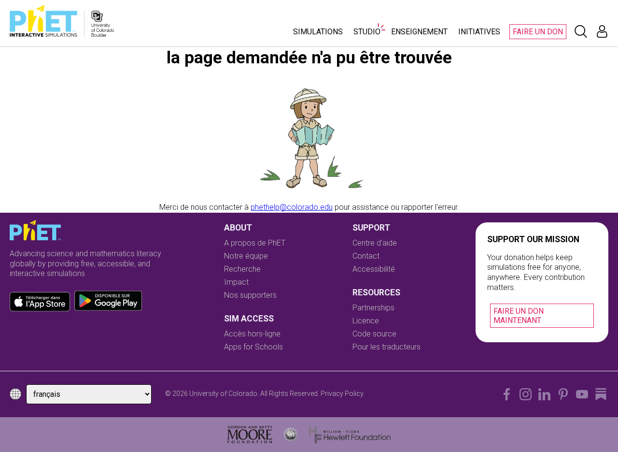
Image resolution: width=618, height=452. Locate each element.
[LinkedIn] (544, 394)
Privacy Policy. (343, 393)
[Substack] (600, 394)
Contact (365, 256)
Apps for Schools (253, 346)
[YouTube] (582, 394)
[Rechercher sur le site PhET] (581, 31)
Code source (374, 333)
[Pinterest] (563, 394)
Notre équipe (246, 256)
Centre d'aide (374, 243)
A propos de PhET (254, 243)
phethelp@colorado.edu (292, 207)
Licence (365, 320)
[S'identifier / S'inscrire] (602, 31)
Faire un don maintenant (518, 315)
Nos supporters (250, 295)
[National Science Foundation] (290, 434)
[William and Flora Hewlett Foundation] (350, 434)
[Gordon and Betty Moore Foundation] (249, 434)
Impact (236, 282)
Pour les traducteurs (386, 346)
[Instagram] (525, 394)
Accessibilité (373, 269)
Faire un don (538, 31)
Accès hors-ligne (252, 333)
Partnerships (373, 307)
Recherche (242, 269)
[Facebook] (506, 394)
